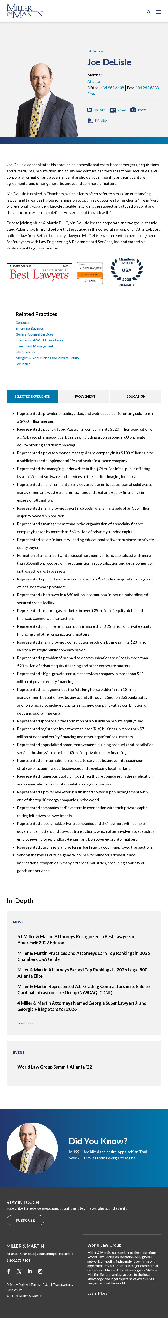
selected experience (32, 396)
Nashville (66, 1253)
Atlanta (93, 81)
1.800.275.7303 (18, 1260)
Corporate (23, 322)
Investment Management (34, 346)
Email (91, 93)
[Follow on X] (19, 1271)
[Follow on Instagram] (40, 1271)
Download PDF (97, 121)
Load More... (26, 1023)
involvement (84, 396)
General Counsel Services (34, 334)
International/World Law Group (39, 340)
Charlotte (27, 1253)
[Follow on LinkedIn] (29, 1271)
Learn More (97, 1293)
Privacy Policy (17, 1284)
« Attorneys (95, 51)
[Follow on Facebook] (8, 1271)
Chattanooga (47, 1253)
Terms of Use (40, 1284)
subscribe (25, 1220)
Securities (23, 364)
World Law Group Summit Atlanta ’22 (55, 1066)
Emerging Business (30, 328)
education (136, 396)
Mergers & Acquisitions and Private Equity (47, 358)
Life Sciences (25, 352)
